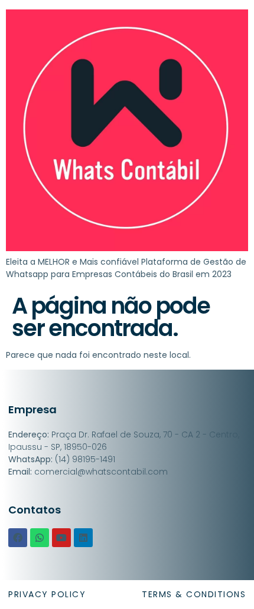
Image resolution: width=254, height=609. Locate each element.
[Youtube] (61, 537)
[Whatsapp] (39, 537)
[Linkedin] (83, 537)
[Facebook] (17, 537)
